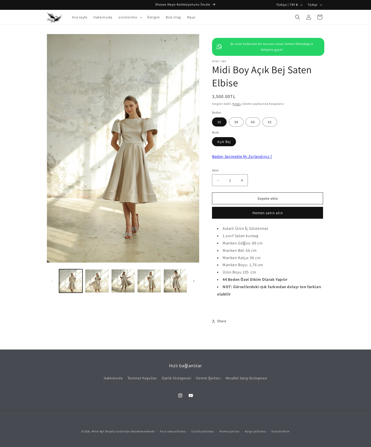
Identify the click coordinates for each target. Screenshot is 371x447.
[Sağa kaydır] (193, 281)
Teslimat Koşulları (142, 378)
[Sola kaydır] (52, 281)
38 (236, 122)
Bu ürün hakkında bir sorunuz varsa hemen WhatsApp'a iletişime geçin (271, 47)
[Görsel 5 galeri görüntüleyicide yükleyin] (175, 281)
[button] (129, 17)
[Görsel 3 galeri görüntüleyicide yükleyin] (123, 281)
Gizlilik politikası (202, 431)
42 (270, 122)
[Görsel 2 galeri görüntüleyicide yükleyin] (97, 281)
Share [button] (221, 321)
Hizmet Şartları (208, 378)
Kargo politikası (255, 431)
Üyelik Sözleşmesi (176, 378)
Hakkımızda (113, 378)
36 (219, 122)
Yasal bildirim (280, 431)
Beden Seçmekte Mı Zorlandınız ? (242, 156)
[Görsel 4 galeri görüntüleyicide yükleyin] (149, 281)
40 (253, 122)
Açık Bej (224, 141)
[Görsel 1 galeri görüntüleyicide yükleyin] (71, 281)
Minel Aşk (98, 431)
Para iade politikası (173, 431)
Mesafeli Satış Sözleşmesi (246, 378)
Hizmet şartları (229, 431)
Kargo (236, 104)
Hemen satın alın (267, 212)
